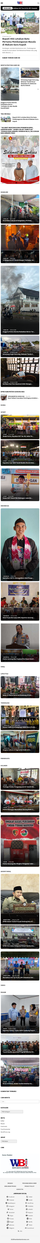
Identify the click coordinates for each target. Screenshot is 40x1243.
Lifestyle (4, 674)
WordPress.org (5, 1132)
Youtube (30, 1216)
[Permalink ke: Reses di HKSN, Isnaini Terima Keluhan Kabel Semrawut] (20, 1072)
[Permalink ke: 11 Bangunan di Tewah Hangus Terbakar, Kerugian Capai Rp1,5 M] (20, 243)
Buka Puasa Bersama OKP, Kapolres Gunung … (19, 618)
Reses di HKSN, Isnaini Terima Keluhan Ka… (18, 1084)
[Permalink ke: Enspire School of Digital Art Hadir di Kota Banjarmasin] (20, 742)
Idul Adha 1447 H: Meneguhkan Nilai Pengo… (18, 578)
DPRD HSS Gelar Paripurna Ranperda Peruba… (19, 946)
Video (3, 985)
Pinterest (11, 1200)
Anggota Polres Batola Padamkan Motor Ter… (19, 332)
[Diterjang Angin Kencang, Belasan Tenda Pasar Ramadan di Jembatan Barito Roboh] (10, 73)
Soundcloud (30, 1228)
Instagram (11, 1206)
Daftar (2, 1121)
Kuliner (4, 765)
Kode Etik (20, 1189)
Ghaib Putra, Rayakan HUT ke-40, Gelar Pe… (18, 436)
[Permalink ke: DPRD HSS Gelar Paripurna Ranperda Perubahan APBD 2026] (20, 937)
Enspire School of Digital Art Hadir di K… (17, 750)
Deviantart (11, 1212)
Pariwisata (5, 758)
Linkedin (30, 1209)
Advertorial (6, 871)
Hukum (5, 785)
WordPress (30, 1203)
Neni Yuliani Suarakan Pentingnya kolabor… (23, 398)
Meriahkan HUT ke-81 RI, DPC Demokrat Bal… (18, 977)
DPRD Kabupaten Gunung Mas (16, 396)
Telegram (11, 1228)
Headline (4, 192)
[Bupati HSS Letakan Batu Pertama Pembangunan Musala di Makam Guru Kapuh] (20, 23)
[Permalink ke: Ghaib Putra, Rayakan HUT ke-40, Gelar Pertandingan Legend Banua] (20, 427)
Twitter (30, 1197)
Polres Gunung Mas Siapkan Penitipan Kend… (19, 659)
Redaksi (10, 1183)
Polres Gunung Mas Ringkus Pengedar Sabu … (19, 864)
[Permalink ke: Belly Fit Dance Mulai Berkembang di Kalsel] (20, 687)
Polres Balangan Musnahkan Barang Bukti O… (19, 809)
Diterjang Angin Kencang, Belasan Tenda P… (18, 354)
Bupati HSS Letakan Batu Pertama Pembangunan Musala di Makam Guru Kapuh (19, 41)
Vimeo (11, 1209)
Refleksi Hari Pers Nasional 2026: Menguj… (18, 384)
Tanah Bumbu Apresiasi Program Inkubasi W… (19, 1052)
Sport (3, 412)
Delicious (11, 1225)
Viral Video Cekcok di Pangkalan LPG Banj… (18, 221)
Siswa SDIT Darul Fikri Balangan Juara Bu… (18, 498)
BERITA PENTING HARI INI (10, 65)
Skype (11, 1216)
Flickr (30, 1219)
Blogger (11, 1222)
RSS (21, 1231)
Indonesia (5, 506)
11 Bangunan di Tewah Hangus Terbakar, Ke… (19, 260)
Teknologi (5, 703)
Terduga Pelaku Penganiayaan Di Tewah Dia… (19, 787)
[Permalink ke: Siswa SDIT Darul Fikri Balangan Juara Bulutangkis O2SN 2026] (20, 484)
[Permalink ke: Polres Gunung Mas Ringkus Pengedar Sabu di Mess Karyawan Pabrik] (20, 841)
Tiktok (30, 1225)
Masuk (3, 1124)
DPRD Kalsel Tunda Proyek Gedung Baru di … (18, 921)
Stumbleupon (11, 1203)
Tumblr (30, 1200)
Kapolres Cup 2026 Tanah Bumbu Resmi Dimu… (19, 463)
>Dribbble (30, 1206)
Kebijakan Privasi (10, 1186)
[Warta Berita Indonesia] (20, 3)
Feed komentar (5, 1129)
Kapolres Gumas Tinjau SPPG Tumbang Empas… (19, 1030)
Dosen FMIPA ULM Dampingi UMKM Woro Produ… (20, 727)
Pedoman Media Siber (29, 1183)
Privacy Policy (29, 1186)
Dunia (3, 405)
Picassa (11, 1219)
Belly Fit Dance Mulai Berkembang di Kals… (18, 695)
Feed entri (4, 1126)
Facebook (11, 1197)
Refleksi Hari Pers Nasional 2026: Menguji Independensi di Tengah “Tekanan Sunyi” (29, 86)
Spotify (30, 1222)
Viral (3, 667)
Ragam (3, 992)
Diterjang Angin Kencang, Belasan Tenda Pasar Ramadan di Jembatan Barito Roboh (10, 82)
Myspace (30, 1212)
